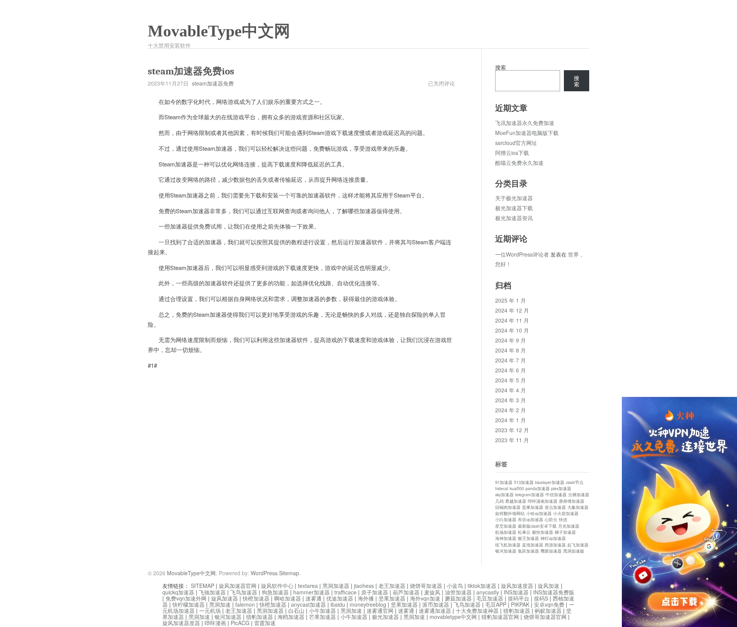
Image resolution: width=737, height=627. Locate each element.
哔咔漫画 (215, 623)
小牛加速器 (322, 610)
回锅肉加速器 (508, 507)
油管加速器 (458, 592)
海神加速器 (505, 538)
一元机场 (210, 610)
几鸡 (499, 501)
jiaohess (364, 585)
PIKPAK (520, 604)
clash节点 (574, 482)
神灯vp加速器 (553, 538)
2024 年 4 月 (510, 390)
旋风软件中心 (277, 585)
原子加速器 (374, 592)
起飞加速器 (577, 545)
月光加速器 (568, 526)
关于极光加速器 (514, 198)
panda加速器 (537, 488)
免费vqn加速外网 (186, 598)
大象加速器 (577, 507)
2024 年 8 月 (510, 350)
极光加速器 (385, 616)
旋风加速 (548, 585)
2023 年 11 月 (512, 440)
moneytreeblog (368, 604)
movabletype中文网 (453, 616)
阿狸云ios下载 (512, 152)
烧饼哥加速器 (426, 585)
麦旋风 (432, 592)
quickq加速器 (178, 592)
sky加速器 (504, 494)
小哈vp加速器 (539, 513)
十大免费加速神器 (477, 610)
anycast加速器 (308, 604)
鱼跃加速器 (528, 551)
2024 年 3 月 (510, 400)
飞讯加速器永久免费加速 (524, 123)
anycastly (487, 592)
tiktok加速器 (482, 585)
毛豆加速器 (489, 598)
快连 (563, 519)
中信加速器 (556, 494)
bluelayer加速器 (549, 482)
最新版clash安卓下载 (537, 526)
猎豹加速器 (516, 610)
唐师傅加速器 (571, 501)
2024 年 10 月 (512, 330)
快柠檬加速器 (188, 604)
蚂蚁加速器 (548, 610)
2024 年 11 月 (512, 320)
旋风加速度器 (517, 585)
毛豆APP (495, 604)
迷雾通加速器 (435, 610)
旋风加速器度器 (181, 623)
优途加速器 (339, 598)
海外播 (366, 598)
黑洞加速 (220, 604)
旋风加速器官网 (237, 585)
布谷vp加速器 (530, 519)
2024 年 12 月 (512, 310)
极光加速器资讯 (514, 218)
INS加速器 (516, 592)
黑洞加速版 (573, 551)
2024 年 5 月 (510, 380)
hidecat (501, 488)
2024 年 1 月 (510, 420)
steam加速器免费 (213, 83)
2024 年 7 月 (510, 360)
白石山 (296, 610)
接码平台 (518, 598)
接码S (541, 598)
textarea (308, 585)
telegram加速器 (529, 494)
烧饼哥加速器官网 (545, 616)
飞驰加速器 (212, 592)
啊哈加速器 (287, 598)
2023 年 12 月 (512, 430)
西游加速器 (555, 545)
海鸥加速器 (291, 616)
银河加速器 (505, 551)
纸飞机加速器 (508, 545)
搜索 (500, 67)
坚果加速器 (532, 507)
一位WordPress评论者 (522, 254)
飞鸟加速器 (243, 592)
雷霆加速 (265, 623)
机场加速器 (505, 532)
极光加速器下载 (514, 208)
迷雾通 (314, 598)
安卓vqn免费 (549, 604)
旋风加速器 (224, 598)
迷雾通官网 (380, 610)
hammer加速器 (311, 592)
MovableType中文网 (219, 31)
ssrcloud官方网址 (516, 142)
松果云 (524, 532)
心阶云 (551, 519)
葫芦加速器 (406, 592)
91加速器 (503, 482)
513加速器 (524, 482)
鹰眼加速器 (551, 551)
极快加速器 (542, 532)
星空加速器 (505, 526)
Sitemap (289, 573)
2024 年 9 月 (510, 340)
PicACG (240, 623)
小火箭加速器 (565, 513)
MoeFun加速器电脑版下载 (527, 133)
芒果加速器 (322, 616)
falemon (245, 604)
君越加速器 (515, 501)
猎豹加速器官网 (500, 616)
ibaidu (337, 604)
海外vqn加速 (425, 598)
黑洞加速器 (335, 585)
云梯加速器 (578, 494)
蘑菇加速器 (458, 598)
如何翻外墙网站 (510, 513)
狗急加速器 (275, 592)
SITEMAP (202, 585)
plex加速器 (561, 488)
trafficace (345, 592)
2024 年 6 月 (510, 370)
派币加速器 (435, 604)
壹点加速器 (555, 507)
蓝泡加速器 (532, 545)
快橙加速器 (256, 598)
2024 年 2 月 (510, 410)
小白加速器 (505, 519)
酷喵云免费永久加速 (519, 162)
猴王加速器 (528, 538)
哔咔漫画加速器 (542, 501)
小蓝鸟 (455, 585)
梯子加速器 (565, 532)
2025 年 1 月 (510, 300)
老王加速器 (391, 585)
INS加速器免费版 (553, 592)
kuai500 (517, 488)
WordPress (264, 573)
